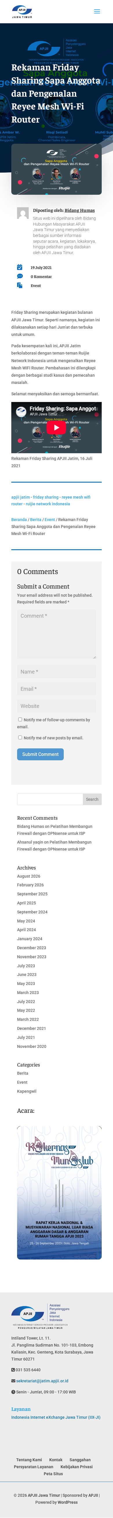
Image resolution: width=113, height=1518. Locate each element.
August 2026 (28, 876)
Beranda (19, 519)
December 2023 (31, 947)
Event (36, 285)
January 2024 (29, 938)
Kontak (55, 1459)
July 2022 (26, 1001)
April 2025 (26, 903)
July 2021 (26, 1037)
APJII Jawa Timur (44, 1495)
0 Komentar (41, 276)
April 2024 (26, 929)
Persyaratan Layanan (33, 1466)
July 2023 (26, 965)
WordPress (68, 1502)
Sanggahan (80, 1459)
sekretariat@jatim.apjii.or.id (41, 1381)
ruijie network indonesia (48, 504)
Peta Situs (53, 1473)
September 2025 (32, 894)
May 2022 (26, 1010)
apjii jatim (20, 497)
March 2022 (28, 1019)
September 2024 (32, 912)
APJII (93, 1495)
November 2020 (31, 1046)
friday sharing (46, 497)
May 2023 (26, 983)
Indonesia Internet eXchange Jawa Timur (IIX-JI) (56, 1417)
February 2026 (30, 885)
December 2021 (31, 1028)
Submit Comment (40, 754)
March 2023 (28, 992)
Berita (35, 519)
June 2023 (27, 974)
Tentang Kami (29, 1459)
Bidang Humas (80, 210)
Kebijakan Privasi (77, 1466)
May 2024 (26, 921)
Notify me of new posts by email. (53, 738)
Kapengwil (27, 1091)
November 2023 (31, 956)
